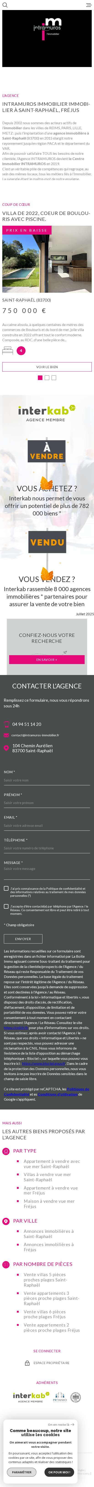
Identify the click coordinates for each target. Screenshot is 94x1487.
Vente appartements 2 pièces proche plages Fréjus (52, 1327)
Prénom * (13, 795)
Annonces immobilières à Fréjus (49, 1247)
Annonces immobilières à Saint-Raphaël (49, 1234)
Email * (11, 817)
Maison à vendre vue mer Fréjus (49, 1204)
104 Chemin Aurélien (32, 748)
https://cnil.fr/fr (16, 1027)
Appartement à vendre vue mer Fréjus (51, 1190)
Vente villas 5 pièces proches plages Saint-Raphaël (46, 1280)
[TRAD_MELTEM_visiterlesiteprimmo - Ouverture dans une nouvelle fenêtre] (60, 1397)
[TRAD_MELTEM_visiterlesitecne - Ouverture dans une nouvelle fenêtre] (75, 1397)
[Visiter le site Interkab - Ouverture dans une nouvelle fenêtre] (31, 1397)
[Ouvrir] (5, 5)
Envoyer (23, 939)
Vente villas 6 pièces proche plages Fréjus (45, 1314)
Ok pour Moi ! (59, 1472)
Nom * (9, 772)
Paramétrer (21, 1472)
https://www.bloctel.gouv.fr (43, 1063)
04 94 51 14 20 (26, 724)
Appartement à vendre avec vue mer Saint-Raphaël (52, 1164)
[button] (40, 377)
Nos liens (84, 1473)
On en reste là (58, 1424)
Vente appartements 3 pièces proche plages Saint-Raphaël (52, 1298)
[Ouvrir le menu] (89, 5)
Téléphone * (16, 840)
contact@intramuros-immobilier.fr (35, 735)
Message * (13, 863)
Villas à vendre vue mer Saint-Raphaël (47, 1177)
